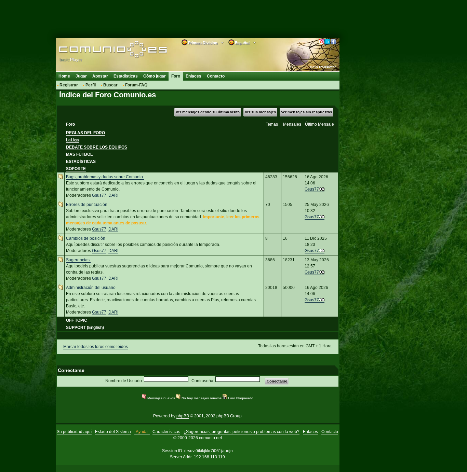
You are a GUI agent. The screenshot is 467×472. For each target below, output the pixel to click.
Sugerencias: (78, 260)
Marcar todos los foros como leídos (95, 346)
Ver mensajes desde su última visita (208, 112)
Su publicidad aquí (74, 431)
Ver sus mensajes (260, 112)
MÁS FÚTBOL (79, 154)
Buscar (110, 85)
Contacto (216, 76)
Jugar (81, 76)
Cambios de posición (85, 238)
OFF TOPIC (76, 320)
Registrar (68, 85)
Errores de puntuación (86, 204)
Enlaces (193, 76)
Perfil (90, 85)
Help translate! (323, 67)
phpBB (182, 416)
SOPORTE (76, 168)
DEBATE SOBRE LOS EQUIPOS (96, 147)
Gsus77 (99, 195)
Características (166, 431)
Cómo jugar (154, 76)
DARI (113, 195)
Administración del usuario (91, 287)
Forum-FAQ (136, 85)
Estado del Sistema (113, 431)
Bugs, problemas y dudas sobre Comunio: (105, 177)
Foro (175, 76)
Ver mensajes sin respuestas (306, 112)
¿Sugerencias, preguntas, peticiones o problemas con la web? (241, 431)
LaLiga (72, 140)
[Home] (102, 50)
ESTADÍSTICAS (81, 161)
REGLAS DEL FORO (85, 132)
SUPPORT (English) (85, 327)
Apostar (100, 76)
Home (64, 76)
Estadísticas (126, 76)
